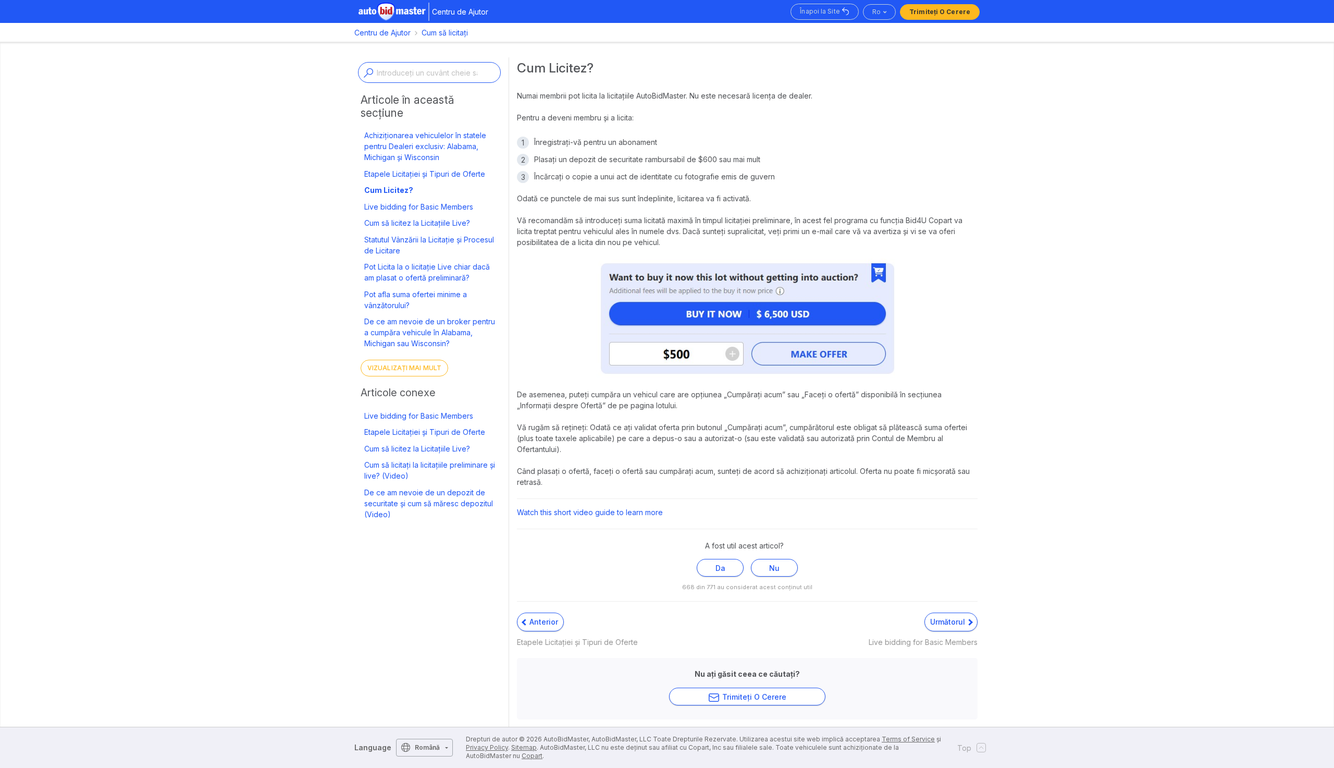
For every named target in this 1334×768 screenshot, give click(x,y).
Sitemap (524, 747)
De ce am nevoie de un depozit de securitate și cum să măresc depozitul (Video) (428, 503)
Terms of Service (908, 739)
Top (964, 747)
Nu (774, 568)
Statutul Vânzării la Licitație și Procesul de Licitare (429, 245)
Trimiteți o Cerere (939, 12)
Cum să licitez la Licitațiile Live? (417, 222)
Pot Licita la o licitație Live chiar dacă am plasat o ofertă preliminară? (427, 272)
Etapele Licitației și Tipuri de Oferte (424, 173)
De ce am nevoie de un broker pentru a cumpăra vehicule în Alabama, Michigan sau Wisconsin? (429, 332)
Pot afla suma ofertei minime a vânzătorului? (415, 300)
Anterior (542, 621)
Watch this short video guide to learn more (590, 512)
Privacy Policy (487, 747)
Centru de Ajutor (382, 32)
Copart (532, 756)
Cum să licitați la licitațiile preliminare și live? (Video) (429, 470)
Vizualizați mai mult (404, 368)
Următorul (948, 621)
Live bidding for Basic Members (418, 206)
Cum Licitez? (388, 190)
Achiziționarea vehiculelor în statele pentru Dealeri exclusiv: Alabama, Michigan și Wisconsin (425, 146)
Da (720, 568)
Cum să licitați (445, 32)
